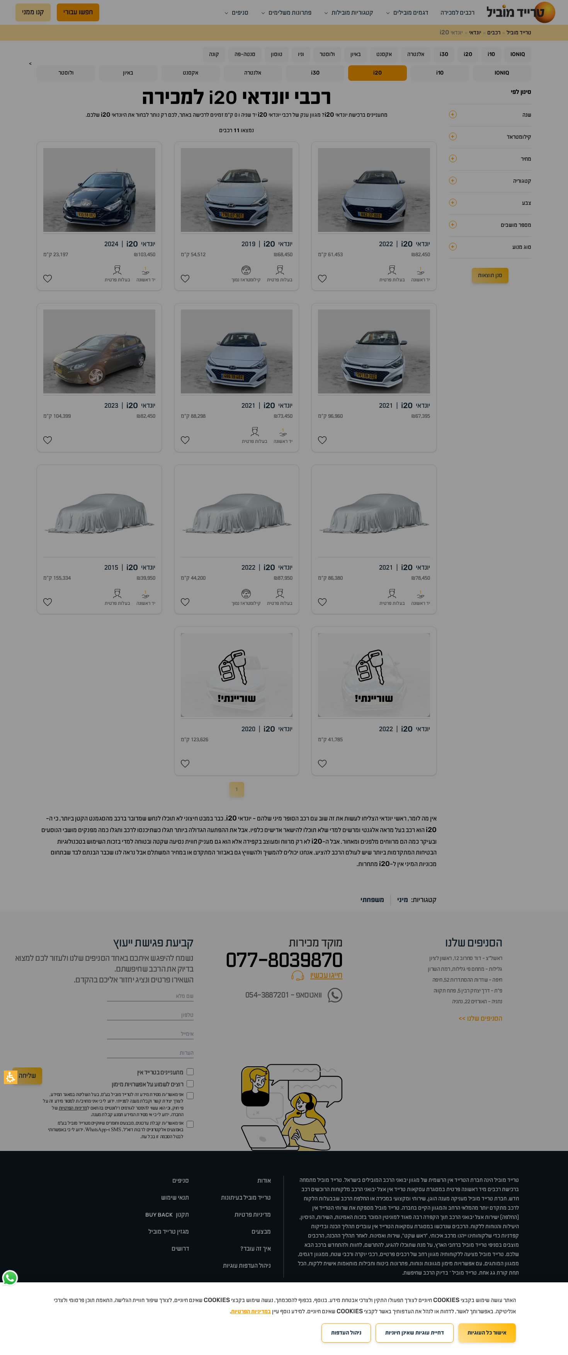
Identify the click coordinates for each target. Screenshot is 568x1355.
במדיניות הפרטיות (251, 1312)
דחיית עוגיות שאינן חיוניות (414, 1333)
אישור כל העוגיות (487, 1333)
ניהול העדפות (346, 1333)
